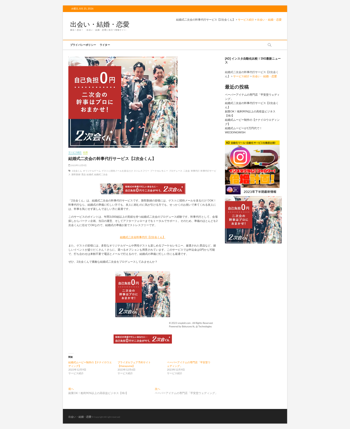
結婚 (85, 152)
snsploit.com (184, 323)
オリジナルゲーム (92, 170)
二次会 (186, 170)
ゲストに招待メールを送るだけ (117, 170)
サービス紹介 (75, 152)
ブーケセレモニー (159, 170)
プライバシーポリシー (83, 44)
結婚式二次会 (101, 174)
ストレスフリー (141, 170)
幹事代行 (195, 170)
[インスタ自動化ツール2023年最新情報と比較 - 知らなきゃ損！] (252, 142)
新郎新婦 (75, 174)
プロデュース (175, 170)
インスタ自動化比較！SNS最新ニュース (253, 60)
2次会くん (77, 170)
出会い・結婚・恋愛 (99, 24)
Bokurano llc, (189, 326)
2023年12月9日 (78, 165)
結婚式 (90, 174)
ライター (105, 44)
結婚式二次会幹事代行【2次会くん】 (142, 237)
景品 (83, 174)
